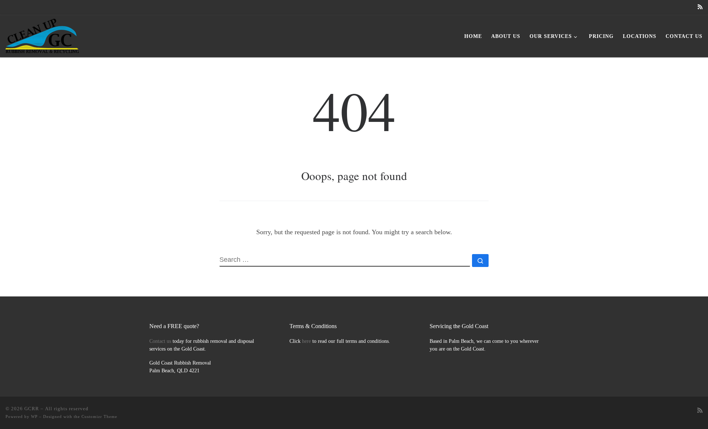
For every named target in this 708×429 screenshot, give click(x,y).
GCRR (31, 408)
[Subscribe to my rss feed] (700, 7)
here (306, 341)
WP (34, 416)
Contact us (160, 341)
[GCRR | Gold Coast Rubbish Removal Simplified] (42, 34)
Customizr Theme (99, 416)
